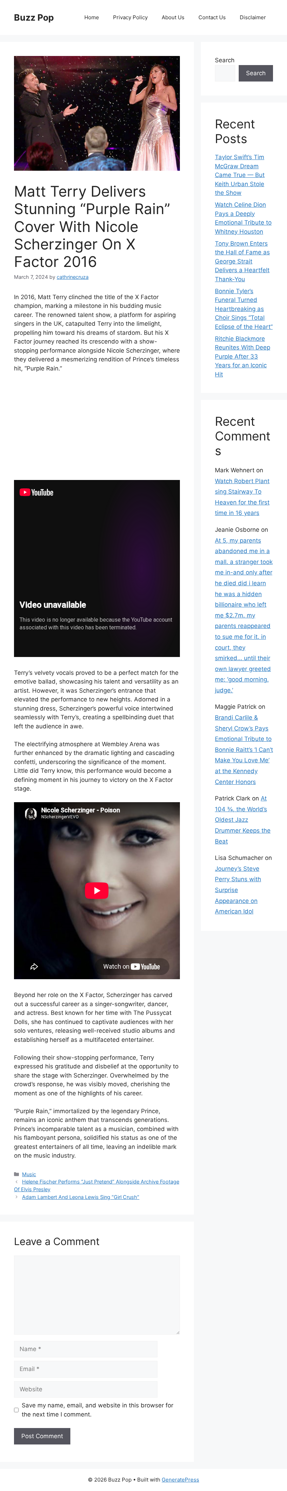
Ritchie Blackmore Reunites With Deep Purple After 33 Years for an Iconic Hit (242, 356)
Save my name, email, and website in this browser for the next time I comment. (97, 1410)
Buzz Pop (34, 17)
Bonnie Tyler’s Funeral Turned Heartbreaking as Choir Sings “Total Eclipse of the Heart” (244, 309)
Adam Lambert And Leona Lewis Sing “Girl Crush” (80, 1197)
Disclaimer (253, 17)
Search (224, 60)
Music (29, 1174)
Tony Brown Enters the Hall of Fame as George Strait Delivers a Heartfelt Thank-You (242, 261)
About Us (173, 17)
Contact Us (212, 17)
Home (91, 17)
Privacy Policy (130, 17)
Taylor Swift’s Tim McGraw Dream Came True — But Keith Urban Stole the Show (240, 175)
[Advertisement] (97, 431)
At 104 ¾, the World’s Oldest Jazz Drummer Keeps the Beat (243, 820)
